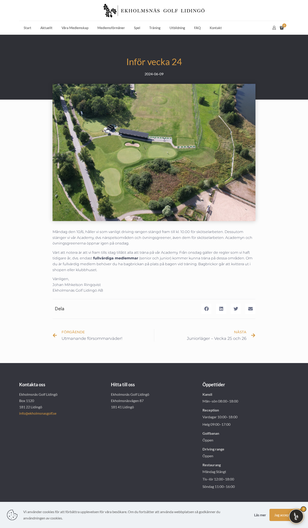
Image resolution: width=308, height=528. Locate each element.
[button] (206, 309)
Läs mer (260, 515)
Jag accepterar (285, 515)
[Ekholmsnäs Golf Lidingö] (154, 10)
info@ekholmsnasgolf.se (37, 413)
